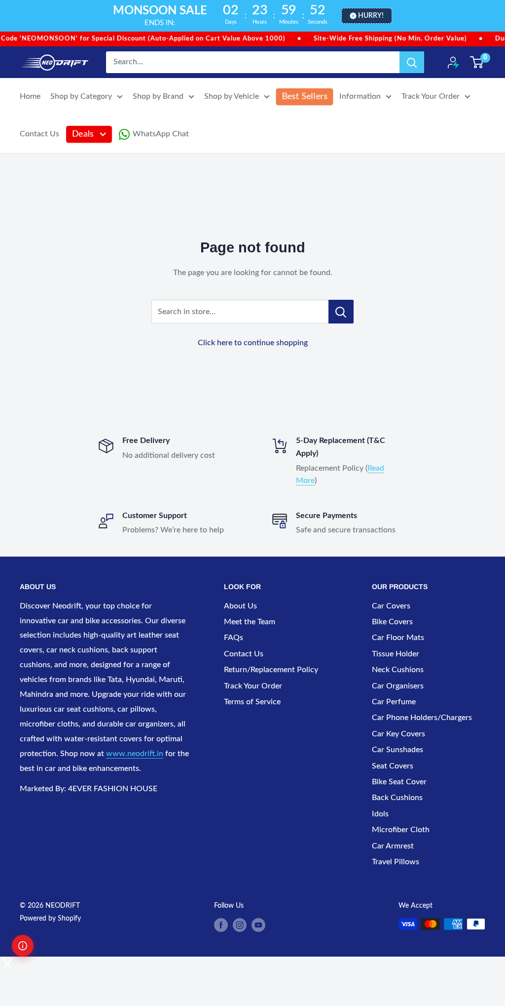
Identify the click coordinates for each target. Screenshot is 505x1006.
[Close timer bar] (495, 16)
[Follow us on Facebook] (221, 925)
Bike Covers (392, 622)
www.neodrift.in (134, 754)
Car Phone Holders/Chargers (422, 718)
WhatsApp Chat (161, 134)
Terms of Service (252, 702)
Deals (83, 134)
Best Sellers (304, 96)
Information (360, 96)
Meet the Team (249, 622)
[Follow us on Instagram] (240, 925)
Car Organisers (398, 686)
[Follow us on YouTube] (258, 925)
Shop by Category (81, 96)
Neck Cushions (398, 670)
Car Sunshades (397, 750)
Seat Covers (392, 766)
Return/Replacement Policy (271, 670)
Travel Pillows (395, 862)
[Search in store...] (341, 311)
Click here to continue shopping (253, 343)
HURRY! (371, 15)
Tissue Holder (395, 654)
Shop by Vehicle (231, 96)
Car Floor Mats (398, 638)
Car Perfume (394, 702)
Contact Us (39, 134)
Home (30, 96)
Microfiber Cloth (401, 830)
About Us (240, 606)
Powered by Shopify (50, 918)
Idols (380, 814)
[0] (477, 62)
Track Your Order (430, 96)
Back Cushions (397, 798)
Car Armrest (393, 846)
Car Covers (391, 606)
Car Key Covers (398, 734)
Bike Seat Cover (399, 782)
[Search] (411, 62)
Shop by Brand (158, 96)
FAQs (233, 638)
